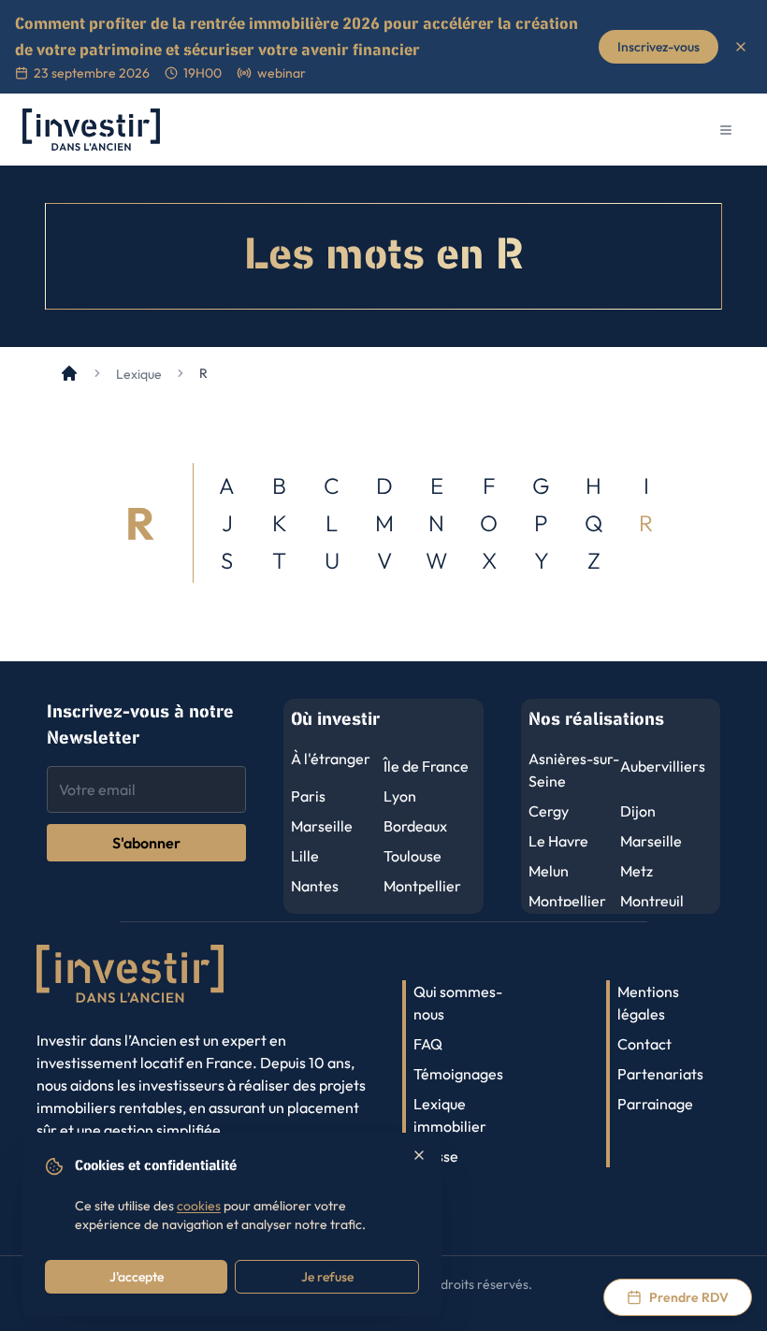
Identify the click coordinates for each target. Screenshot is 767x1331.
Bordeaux (415, 826)
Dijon (638, 811)
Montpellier (422, 885)
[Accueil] (69, 373)
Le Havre (558, 841)
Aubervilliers (662, 766)
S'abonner (146, 842)
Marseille (322, 826)
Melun (548, 870)
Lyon (400, 796)
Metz (636, 870)
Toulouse (412, 855)
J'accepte (136, 1276)
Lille (305, 855)
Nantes (315, 885)
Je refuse (327, 1276)
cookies (199, 1205)
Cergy (548, 811)
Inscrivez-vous (658, 46)
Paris (308, 796)
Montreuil (652, 900)
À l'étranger (330, 758)
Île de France (426, 766)
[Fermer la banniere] (741, 47)
